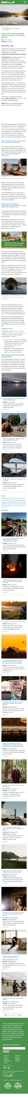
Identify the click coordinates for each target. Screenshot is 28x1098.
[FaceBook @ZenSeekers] (6, 1068)
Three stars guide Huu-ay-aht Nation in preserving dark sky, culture (13, 581)
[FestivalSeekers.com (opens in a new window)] (8, 1085)
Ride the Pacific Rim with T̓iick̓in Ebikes (13, 998)
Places (17, 1057)
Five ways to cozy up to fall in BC (14, 621)
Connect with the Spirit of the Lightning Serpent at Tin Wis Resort (13, 703)
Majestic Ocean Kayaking (14, 352)
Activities (17, 1059)
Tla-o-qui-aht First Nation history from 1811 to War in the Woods (13, 829)
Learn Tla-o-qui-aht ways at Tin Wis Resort (13, 786)
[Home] (8, 2)
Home (2, 27)
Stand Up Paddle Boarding (14, 502)
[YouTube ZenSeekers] (8, 1068)
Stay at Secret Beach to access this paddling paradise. (13, 141)
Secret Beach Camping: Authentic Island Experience (14, 399)
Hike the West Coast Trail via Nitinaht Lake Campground (12, 871)
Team (5, 1057)
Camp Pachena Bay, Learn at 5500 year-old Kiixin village (13, 439)
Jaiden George (8, 40)
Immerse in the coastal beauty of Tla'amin (14, 479)
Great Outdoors (18, 498)
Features (17, 1055)
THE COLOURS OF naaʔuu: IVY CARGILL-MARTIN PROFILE (11, 956)
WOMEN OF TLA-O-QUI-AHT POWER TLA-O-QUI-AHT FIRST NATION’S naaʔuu (13, 914)
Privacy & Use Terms (7, 1061)
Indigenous (22, 500)
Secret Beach (21, 219)
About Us (6, 1055)
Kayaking (3, 502)
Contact (6, 1059)
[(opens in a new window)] (14, 167)
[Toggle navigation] (25, 2)
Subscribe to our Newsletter (11, 1045)
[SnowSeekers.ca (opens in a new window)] (18, 1085)
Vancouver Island (16, 505)
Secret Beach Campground (8, 128)
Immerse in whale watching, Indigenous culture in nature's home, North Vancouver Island (13, 745)
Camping (3, 504)
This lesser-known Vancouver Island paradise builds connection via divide (13, 540)
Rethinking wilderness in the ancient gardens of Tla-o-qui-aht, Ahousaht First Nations (13, 662)
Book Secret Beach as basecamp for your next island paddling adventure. (13, 205)
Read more (5, 409)
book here (19, 98)
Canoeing (16, 500)
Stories (7, 27)
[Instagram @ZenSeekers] (4, 1068)
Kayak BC (9, 504)
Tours (24, 502)
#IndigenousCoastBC (7, 498)
